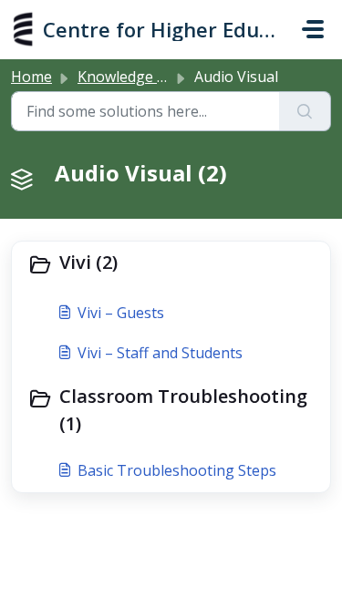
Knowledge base (134, 77)
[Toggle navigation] (313, 29)
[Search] (305, 111)
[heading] (171, 264)
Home (31, 77)
